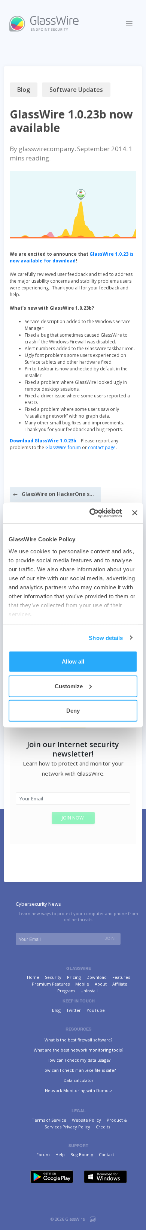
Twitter (73, 1010)
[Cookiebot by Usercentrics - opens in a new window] (91, 513)
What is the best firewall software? (78, 1040)
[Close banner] (134, 512)
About (101, 984)
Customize (69, 686)
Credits (103, 1127)
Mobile (82, 984)
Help (60, 1154)
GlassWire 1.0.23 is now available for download (72, 257)
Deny (73, 710)
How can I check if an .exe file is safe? (79, 1070)
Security (53, 977)
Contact (106, 1154)
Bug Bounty (81, 1154)
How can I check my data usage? (78, 1060)
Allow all (73, 661)
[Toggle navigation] (129, 23)
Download (96, 977)
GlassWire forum (63, 447)
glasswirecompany (46, 148)
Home (33, 977)
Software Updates (76, 89)
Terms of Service (49, 1120)
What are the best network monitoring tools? (78, 1050)
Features (121, 977)
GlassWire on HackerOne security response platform (59, 493)
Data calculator (79, 1080)
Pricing (74, 977)
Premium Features (51, 984)
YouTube (95, 1010)
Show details (106, 637)
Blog (23, 89)
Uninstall (89, 990)
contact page (102, 447)
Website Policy (86, 1120)
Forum (43, 1154)
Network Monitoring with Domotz (78, 1090)
